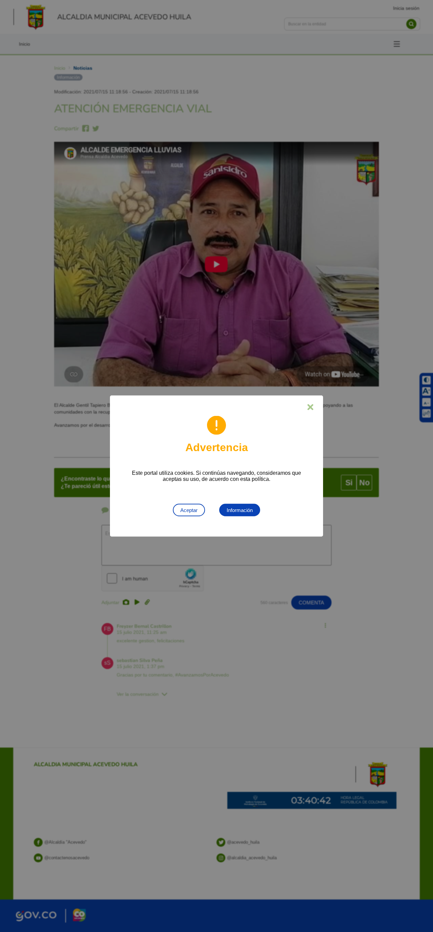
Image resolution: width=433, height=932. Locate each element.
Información (240, 510)
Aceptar (189, 510)
